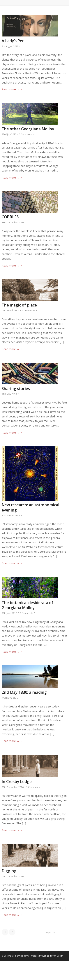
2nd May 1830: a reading (24, 692)
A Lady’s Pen (13, 40)
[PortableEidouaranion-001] (30, 473)
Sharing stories (16, 388)
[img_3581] (30, 766)
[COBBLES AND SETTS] (30, 202)
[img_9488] (30, 855)
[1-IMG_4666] (30, 373)
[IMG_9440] (30, 676)
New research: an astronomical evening (30, 507)
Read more (10, 89)
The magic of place (19, 305)
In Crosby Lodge (17, 781)
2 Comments (25, 134)
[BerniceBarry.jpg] (30, 113)
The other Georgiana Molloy (28, 128)
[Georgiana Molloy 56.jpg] (30, 587)
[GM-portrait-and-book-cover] (30, 25)
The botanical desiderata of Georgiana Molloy (27, 605)
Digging (9, 870)
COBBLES (10, 216)
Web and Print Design (52, 955)
